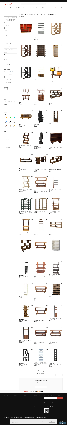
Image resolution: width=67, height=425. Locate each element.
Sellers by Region (26, 402)
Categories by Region (27, 400)
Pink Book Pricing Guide (7, 404)
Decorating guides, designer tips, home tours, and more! (52, 402)
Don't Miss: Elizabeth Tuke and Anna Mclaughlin (33, 0)
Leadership (35, 398)
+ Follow (10, 17)
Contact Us (6, 398)
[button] (59, 4)
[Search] (45, 4)
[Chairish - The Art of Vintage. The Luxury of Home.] (8, 4)
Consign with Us (16, 402)
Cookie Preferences (15, 422)
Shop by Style (26, 396)
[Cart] (61, 4)
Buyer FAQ (15, 396)
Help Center (6, 396)
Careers (35, 400)
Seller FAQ (15, 404)
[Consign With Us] (57, 4)
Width (5, 99)
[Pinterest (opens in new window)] (60, 421)
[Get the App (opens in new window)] (46, 410)
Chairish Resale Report (37, 406)
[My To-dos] (55, 4)
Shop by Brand (26, 398)
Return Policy (6, 400)
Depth (5, 90)
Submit (60, 397)
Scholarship (36, 404)
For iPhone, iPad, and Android (48, 406)
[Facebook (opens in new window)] (57, 421)
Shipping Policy (6, 402)
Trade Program (16, 398)
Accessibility (6, 406)
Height (5, 95)
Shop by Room (26, 404)
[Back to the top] (65, 419)
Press (35, 402)
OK (51, 421)
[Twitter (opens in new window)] (62, 421)
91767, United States (11, 71)
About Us (35, 396)
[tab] (10, 25)
